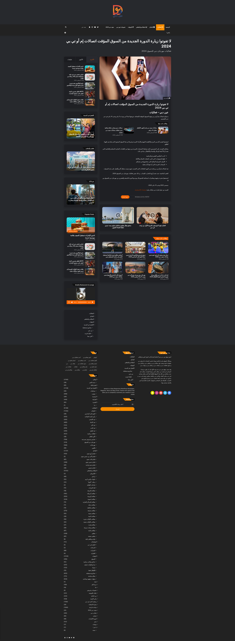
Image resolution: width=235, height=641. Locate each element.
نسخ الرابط (125, 197)
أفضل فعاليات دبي (92, 360)
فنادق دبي (84, 370)
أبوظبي (95, 357)
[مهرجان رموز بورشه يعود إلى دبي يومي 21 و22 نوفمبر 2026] (135, 267)
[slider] (82, 302)
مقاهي (93, 533)
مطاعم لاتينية (91, 516)
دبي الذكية (94, 596)
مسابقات (93, 391)
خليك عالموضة (93, 593)
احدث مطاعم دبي (82, 360)
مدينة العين (92, 382)
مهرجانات (92, 445)
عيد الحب (92, 428)
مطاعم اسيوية (91, 499)
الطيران (93, 553)
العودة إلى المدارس (90, 413)
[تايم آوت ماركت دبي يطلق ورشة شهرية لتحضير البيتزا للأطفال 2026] (158, 267)
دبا (94, 405)
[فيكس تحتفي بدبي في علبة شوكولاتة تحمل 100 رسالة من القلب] (90, 77)
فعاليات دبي (68, 366)
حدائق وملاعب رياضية (89, 562)
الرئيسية (168, 27)
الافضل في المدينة (89, 325)
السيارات (93, 550)
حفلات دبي (72, 363)
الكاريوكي (92, 473)
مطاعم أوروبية (91, 496)
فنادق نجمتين (91, 468)
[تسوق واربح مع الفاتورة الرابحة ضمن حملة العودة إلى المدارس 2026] (135, 247)
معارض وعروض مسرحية (88, 439)
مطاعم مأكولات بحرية (89, 519)
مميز (95, 621)
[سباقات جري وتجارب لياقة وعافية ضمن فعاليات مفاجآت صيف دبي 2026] (129, 130)
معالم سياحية (91, 576)
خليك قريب (88, 333)
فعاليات (75, 366)
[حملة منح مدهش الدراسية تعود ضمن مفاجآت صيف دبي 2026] (158, 247)
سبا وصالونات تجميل (89, 564)
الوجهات (130, 27)
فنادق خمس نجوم (90, 462)
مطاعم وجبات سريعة (89, 527)
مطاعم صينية (91, 513)
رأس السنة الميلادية (90, 416)
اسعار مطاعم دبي (93, 363)
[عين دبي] (117, 12)
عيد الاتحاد (92, 422)
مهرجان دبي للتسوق (89, 442)
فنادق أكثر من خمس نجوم (88, 456)
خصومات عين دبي (120, 27)
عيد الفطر (92, 431)
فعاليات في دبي (93, 370)
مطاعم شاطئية (91, 507)
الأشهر (81, 59)
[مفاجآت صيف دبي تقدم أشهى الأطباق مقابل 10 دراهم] (163, 130)
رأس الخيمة (93, 599)
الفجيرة (95, 402)
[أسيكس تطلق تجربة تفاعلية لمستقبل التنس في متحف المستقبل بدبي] (112, 247)
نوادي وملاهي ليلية (90, 539)
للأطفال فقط (91, 570)
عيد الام (93, 425)
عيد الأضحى (92, 419)
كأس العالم (92, 436)
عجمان (95, 616)
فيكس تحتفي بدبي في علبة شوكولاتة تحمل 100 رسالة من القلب (75, 76)
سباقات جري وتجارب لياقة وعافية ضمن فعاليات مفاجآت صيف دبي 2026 (113, 130)
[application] (81, 296)
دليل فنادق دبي (93, 366)
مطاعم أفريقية (91, 490)
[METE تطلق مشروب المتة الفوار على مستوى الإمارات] (90, 94)
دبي (67, 363)
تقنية (95, 581)
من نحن (90, 330)
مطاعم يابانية (91, 530)
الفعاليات (159, 27)
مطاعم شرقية (91, 510)
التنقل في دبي (91, 545)
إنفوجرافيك (94, 385)
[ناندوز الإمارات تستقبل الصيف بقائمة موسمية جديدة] (90, 68)
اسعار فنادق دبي (71, 360)
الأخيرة (92, 59)
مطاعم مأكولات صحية (89, 522)
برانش (93, 476)
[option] (81, 128)
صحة (94, 630)
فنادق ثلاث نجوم (91, 459)
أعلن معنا (89, 336)
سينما (93, 567)
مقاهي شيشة (91, 536)
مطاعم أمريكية (91, 493)
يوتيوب (93, 394)
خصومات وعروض (92, 590)
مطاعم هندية (91, 525)
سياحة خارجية (93, 607)
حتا (96, 587)
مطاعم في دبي (68, 370)
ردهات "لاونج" (91, 482)
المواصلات (94, 542)
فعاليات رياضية (91, 433)
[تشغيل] (92, 302)
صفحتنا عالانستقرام (140, 190)
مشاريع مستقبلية (87, 327)
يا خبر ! (168, 32)
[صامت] (72, 302)
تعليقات (69, 59)
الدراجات (93, 547)
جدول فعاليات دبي (82, 363)
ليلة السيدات (92, 488)
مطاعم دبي (77, 370)
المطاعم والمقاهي (141, 27)
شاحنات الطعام (91, 485)
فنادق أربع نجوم (91, 453)
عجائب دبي (94, 613)
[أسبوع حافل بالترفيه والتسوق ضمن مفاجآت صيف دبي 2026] (112, 267)
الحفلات (93, 411)
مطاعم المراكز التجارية (89, 502)
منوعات (95, 624)
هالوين (93, 448)
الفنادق (151, 27)
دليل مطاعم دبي (83, 366)
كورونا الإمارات (93, 618)
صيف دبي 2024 (110, 27)
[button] (80, 296)
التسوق (93, 559)
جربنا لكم (94, 584)
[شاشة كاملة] (69, 302)
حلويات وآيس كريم (90, 479)
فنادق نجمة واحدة (90, 465)
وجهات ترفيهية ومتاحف (89, 579)
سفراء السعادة (93, 604)
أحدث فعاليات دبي (76, 357)
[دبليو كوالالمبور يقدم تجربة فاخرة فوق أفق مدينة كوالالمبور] (90, 85)
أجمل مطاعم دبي (87, 357)
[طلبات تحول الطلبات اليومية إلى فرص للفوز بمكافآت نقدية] (90, 102)
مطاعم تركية (91, 505)
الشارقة (94, 399)
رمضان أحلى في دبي (91, 601)
